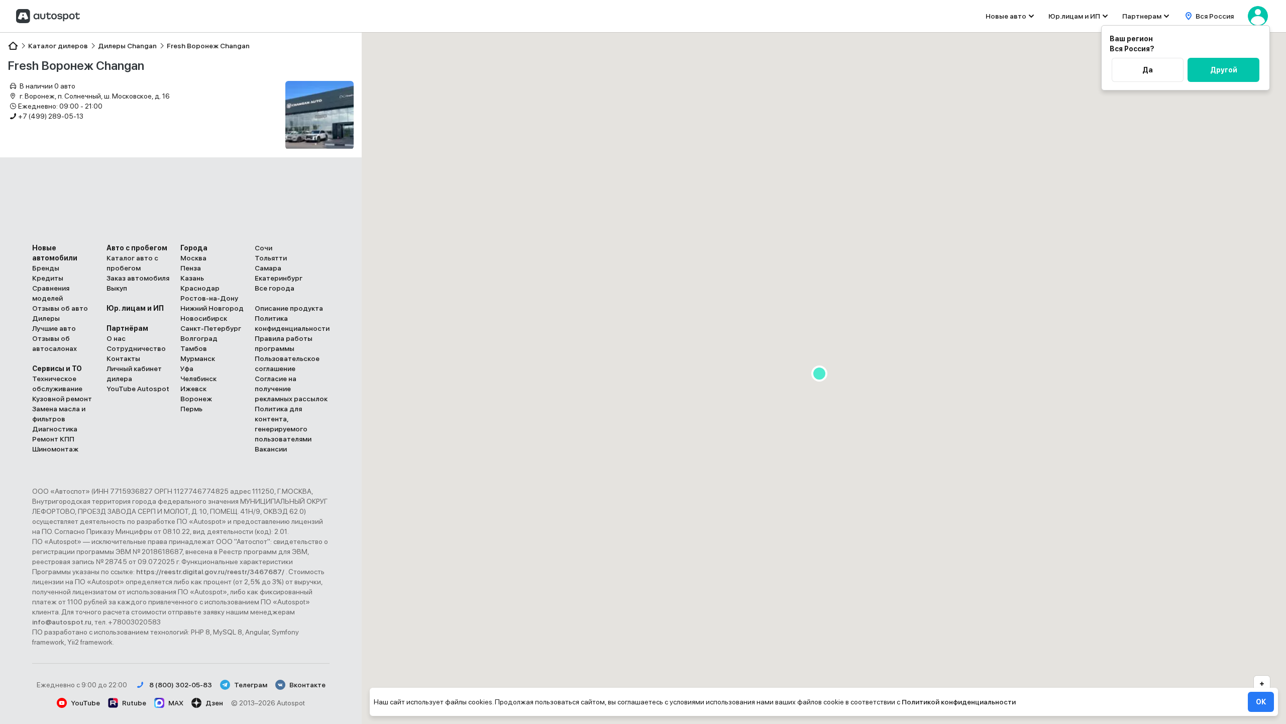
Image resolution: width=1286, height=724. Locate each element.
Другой (1223, 70)
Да (1147, 70)
